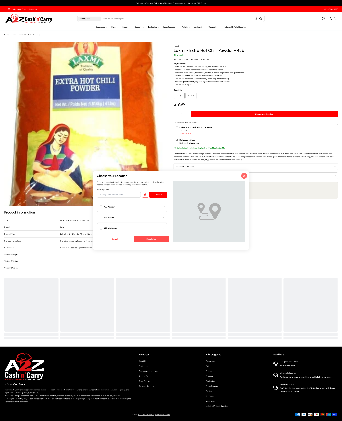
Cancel (115, 239)
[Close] (244, 176)
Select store (151, 239)
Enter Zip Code (103, 189)
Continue (158, 194)
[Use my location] (145, 194)
